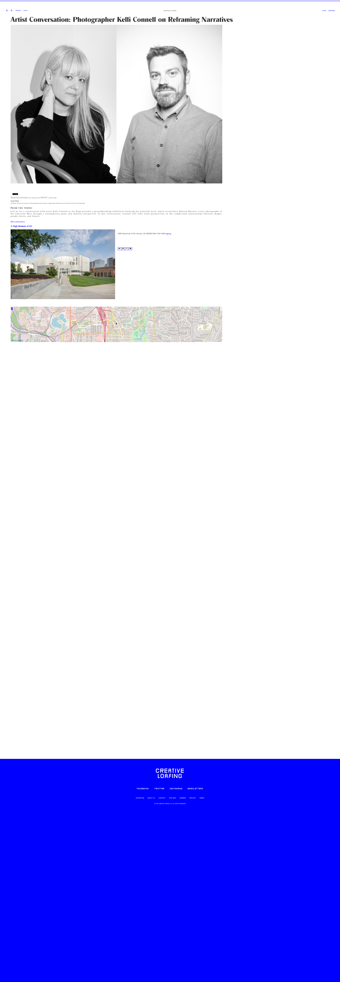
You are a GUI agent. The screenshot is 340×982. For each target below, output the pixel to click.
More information (18, 221)
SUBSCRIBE (331, 10)
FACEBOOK (143, 789)
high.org (168, 234)
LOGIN (324, 10)
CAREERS (182, 798)
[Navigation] (6, 10)
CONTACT (161, 798)
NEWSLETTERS (195, 789)
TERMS (201, 798)
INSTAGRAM (176, 789)
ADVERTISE (140, 798)
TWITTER (159, 789)
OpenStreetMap (213, 341)
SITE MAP (172, 798)
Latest (25, 10)
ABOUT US (151, 798)
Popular (18, 10)
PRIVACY (193, 798)
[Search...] (11, 10)
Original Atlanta (170, 10)
